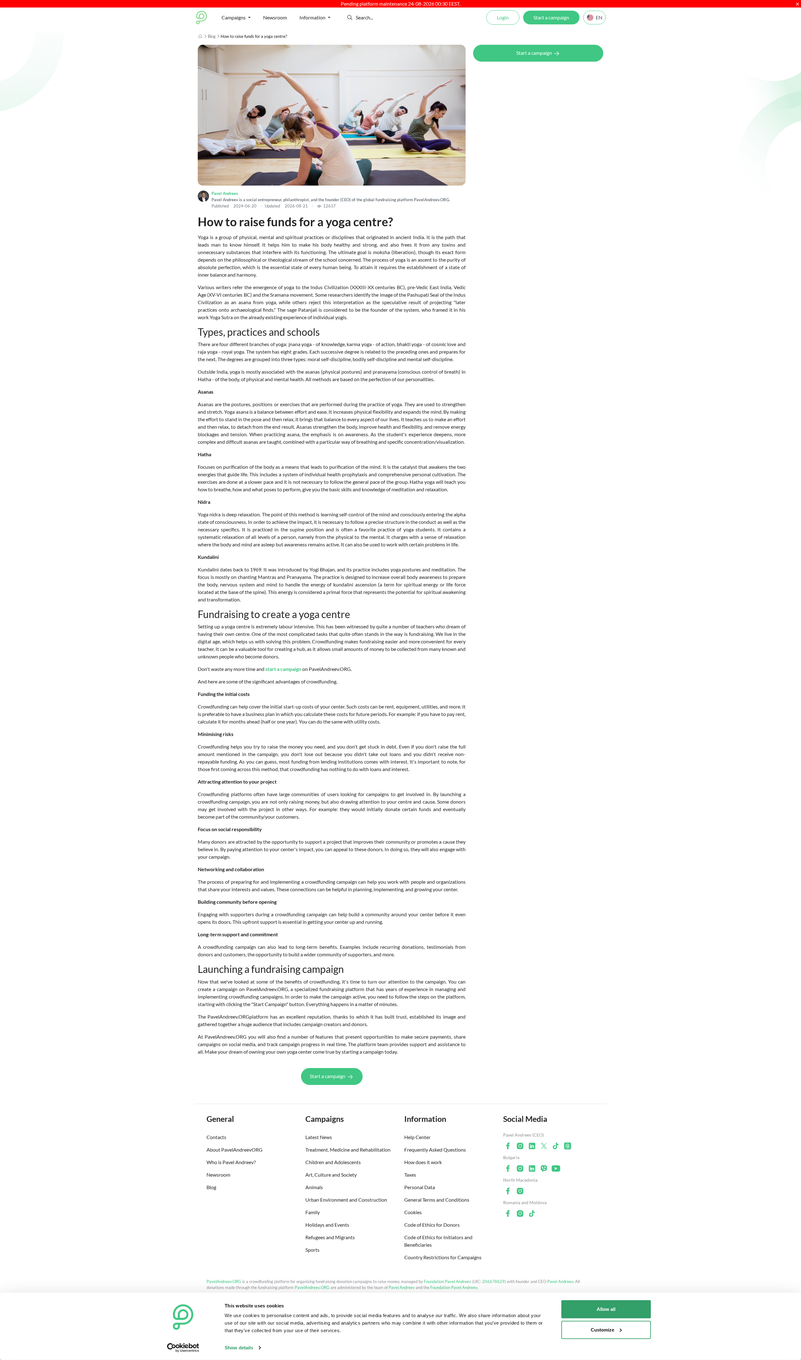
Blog (212, 36)
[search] (379, 17)
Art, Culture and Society (331, 1175)
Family (312, 1212)
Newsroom (275, 17)
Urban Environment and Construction (346, 1200)
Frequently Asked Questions (435, 1150)
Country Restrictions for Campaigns (443, 1257)
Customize (602, 1329)
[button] (350, 17)
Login (503, 17)
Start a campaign (551, 17)
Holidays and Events (327, 1225)
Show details (239, 1347)
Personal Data (419, 1187)
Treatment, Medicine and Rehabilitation (347, 1150)
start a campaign (283, 669)
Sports (312, 1250)
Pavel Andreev (225, 193)
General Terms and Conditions (436, 1200)
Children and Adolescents (333, 1162)
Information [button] (312, 17)
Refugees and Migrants (330, 1237)
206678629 (493, 1281)
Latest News (318, 1137)
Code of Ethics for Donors (432, 1225)
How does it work (423, 1162)
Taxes (410, 1175)
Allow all (606, 1309)
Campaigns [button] (234, 17)
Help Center (417, 1137)
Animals (314, 1187)
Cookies (413, 1212)
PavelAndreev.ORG (224, 1281)
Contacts (216, 1137)
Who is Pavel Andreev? (231, 1162)
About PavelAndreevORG (235, 1150)
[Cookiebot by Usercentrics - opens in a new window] (183, 1347)
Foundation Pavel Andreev (448, 1281)
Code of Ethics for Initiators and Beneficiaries (438, 1241)
